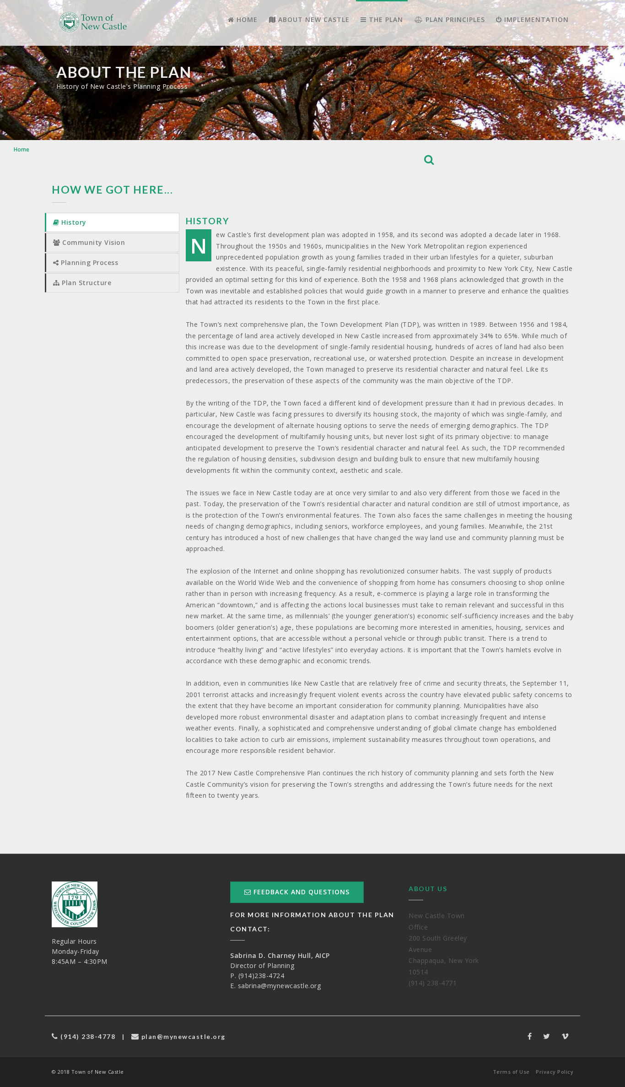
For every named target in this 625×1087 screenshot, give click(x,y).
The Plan (384, 19)
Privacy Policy (554, 1071)
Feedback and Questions (300, 891)
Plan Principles (454, 19)
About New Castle (313, 19)
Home (246, 19)
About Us (428, 888)
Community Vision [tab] (92, 242)
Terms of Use (511, 1071)
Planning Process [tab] (89, 262)
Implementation (535, 19)
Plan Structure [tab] (86, 282)
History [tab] (72, 222)
